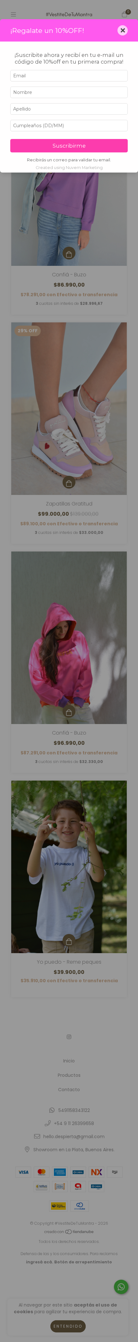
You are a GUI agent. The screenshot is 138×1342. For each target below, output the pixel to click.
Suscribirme (69, 146)
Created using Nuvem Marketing (69, 167)
